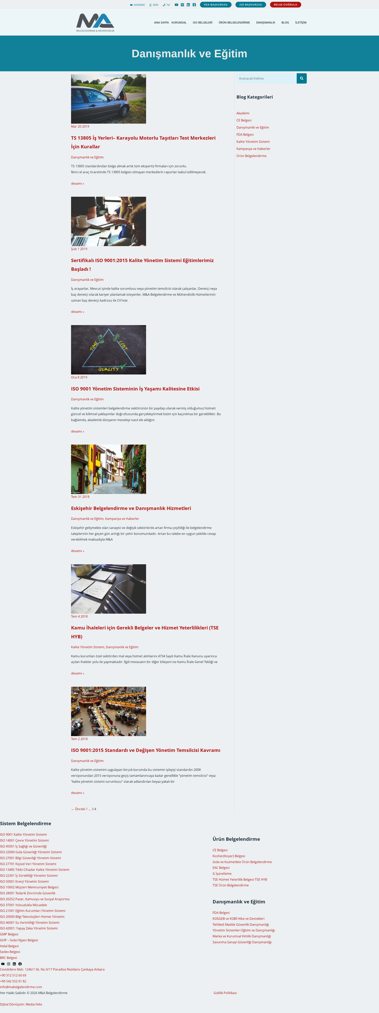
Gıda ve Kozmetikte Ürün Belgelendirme (242, 862)
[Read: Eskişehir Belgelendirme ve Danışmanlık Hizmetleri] (108, 469)
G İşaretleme (222, 873)
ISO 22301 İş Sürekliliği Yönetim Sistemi (29, 875)
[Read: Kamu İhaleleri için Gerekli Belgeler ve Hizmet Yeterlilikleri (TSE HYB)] (108, 588)
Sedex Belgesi (10, 952)
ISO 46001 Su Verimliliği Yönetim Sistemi (29, 922)
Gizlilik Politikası (225, 993)
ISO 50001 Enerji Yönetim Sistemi (24, 881)
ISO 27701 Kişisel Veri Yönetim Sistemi (28, 864)
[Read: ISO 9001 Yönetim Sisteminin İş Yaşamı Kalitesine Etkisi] (108, 349)
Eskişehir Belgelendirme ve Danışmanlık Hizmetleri (131, 508)
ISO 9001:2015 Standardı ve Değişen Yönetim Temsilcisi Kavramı (145, 750)
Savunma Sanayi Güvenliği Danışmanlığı (242, 942)
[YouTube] (176, 5)
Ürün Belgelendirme (251, 156)
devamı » (77, 183)
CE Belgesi (243, 120)
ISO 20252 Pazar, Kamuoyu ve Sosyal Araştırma (34, 899)
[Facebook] (194, 5)
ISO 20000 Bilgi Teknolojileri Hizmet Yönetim (32, 916)
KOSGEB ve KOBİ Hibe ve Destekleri (239, 918)
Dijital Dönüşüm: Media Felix (21, 1004)
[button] (216, 5)
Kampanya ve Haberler (122, 518)
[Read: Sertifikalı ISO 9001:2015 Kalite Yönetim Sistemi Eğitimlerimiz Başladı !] (108, 221)
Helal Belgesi (9, 946)
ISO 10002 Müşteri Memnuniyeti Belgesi (29, 887)
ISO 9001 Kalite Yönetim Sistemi (23, 834)
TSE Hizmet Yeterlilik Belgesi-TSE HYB (240, 879)
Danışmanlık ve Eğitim (87, 157)
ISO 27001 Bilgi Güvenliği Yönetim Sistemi (30, 858)
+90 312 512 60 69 (13, 975)
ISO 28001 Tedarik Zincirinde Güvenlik (27, 893)
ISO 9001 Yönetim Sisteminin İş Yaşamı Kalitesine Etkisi (135, 388)
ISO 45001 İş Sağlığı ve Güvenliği (23, 846)
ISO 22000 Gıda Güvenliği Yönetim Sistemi (31, 852)
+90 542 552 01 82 (13, 981)
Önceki (78, 809)
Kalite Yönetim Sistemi (87, 647)
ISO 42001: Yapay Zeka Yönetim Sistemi (29, 928)
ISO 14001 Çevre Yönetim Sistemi (24, 840)
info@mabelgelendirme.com (21, 987)
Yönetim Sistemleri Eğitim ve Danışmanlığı (244, 930)
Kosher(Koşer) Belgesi (229, 856)
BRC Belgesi (8, 958)
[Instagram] (182, 5)
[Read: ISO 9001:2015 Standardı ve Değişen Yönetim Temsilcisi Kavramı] (108, 711)
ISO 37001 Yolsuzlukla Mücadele (23, 905)
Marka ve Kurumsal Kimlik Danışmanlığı (242, 936)
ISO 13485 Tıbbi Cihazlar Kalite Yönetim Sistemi (34, 869)
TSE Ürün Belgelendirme (231, 885)
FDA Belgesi (245, 134)
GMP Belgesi (9, 934)
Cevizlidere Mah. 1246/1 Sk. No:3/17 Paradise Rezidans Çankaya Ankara (52, 969)
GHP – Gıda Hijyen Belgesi (19, 940)
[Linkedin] (188, 5)
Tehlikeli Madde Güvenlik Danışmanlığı (241, 924)
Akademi (242, 113)
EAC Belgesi (221, 867)
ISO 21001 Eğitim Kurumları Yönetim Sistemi (32, 911)
